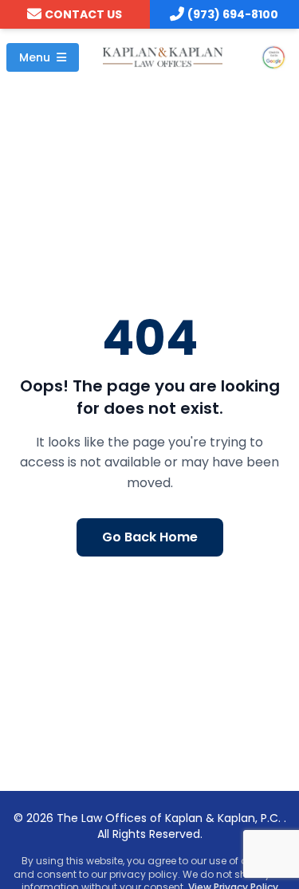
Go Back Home (150, 537)
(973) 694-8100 (232, 14)
